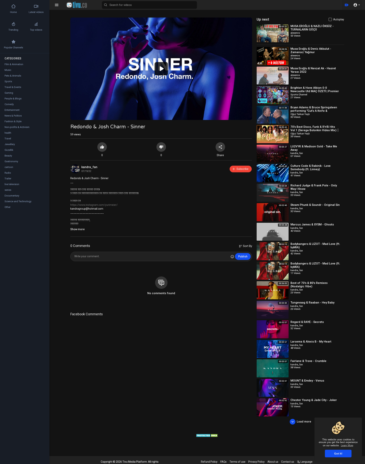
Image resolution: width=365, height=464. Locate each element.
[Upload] (346, 5)
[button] (357, 5)
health (8, 132)
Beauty (8, 155)
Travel (8, 138)
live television (12, 184)
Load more (304, 421)
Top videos (36, 29)
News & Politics (13, 115)
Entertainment (12, 110)
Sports (8, 81)
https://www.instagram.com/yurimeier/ (94, 204)
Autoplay (338, 19)
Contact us (287, 461)
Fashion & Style (13, 121)
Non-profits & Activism (17, 127)
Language (306, 461)
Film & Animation (14, 64)
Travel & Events (13, 87)
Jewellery (10, 144)
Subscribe (242, 168)
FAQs (223, 461)
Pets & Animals (13, 75)
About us (272, 461)
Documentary (12, 195)
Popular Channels (13, 47)
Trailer (8, 178)
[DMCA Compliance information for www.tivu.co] (207, 435)
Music (8, 70)
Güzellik (9, 150)
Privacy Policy (256, 461)
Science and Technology (18, 201)
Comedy (9, 104)
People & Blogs (13, 98)
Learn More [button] (347, 445)
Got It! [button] (338, 453)
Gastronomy (11, 161)
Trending (13, 29)
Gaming (9, 92)
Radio (8, 172)
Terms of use (237, 461)
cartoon (9, 167)
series (8, 189)
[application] (161, 69)
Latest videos (36, 12)
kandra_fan (89, 167)
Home (13, 12)
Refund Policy (209, 461)
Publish (243, 256)
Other (7, 207)
